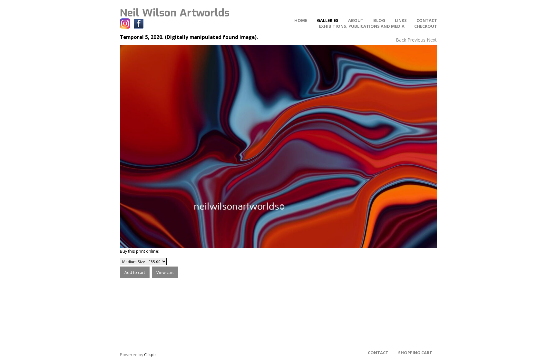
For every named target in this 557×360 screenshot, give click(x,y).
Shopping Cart (415, 352)
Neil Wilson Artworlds (175, 13)
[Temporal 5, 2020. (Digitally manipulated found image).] (278, 146)
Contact (426, 20)
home (300, 20)
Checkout (425, 26)
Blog (379, 20)
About (356, 20)
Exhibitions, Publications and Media (362, 26)
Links (401, 20)
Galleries (327, 20)
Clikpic (150, 354)
